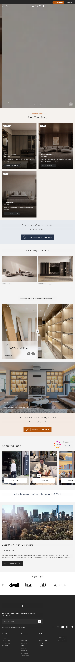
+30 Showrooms (25, 656)
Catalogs (41, 643)
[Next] (40, 104)
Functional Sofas (6, 643)
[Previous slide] (28, 353)
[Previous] (35, 104)
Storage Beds (5, 645)
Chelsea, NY (24, 638)
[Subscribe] (39, 621)
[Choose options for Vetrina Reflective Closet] (6, 475)
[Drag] (37, 331)
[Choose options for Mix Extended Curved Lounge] (34, 475)
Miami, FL (23, 645)
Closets (4, 638)
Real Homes (42, 638)
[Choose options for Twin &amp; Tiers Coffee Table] (39, 475)
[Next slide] (33, 353)
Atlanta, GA (23, 648)
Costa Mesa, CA (24, 653)
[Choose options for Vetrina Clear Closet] (63, 475)
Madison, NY (24, 640)
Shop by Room (43, 640)
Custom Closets (6, 640)
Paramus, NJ (24, 643)
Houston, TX (24, 650)
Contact (41, 645)
